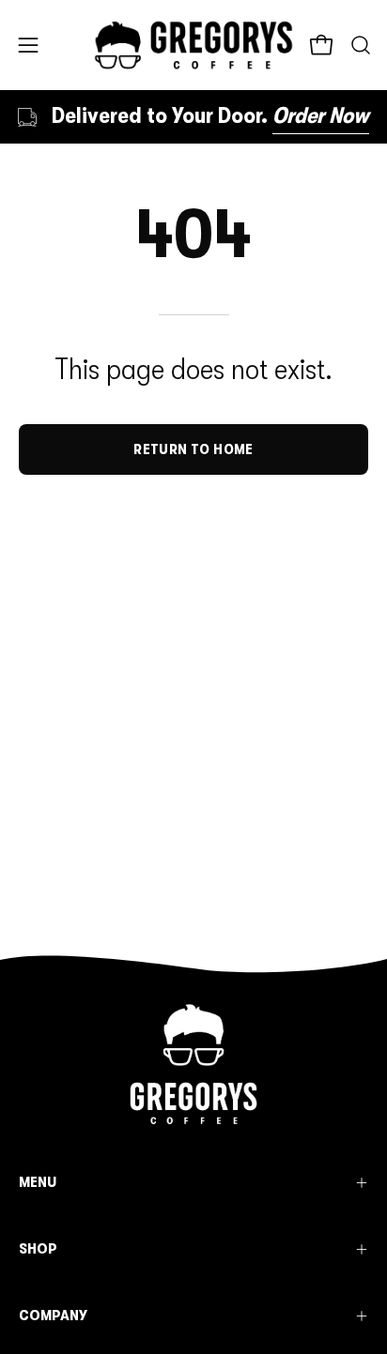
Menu (37, 1182)
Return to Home (193, 449)
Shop (38, 1248)
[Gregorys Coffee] (194, 45)
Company (53, 1315)
